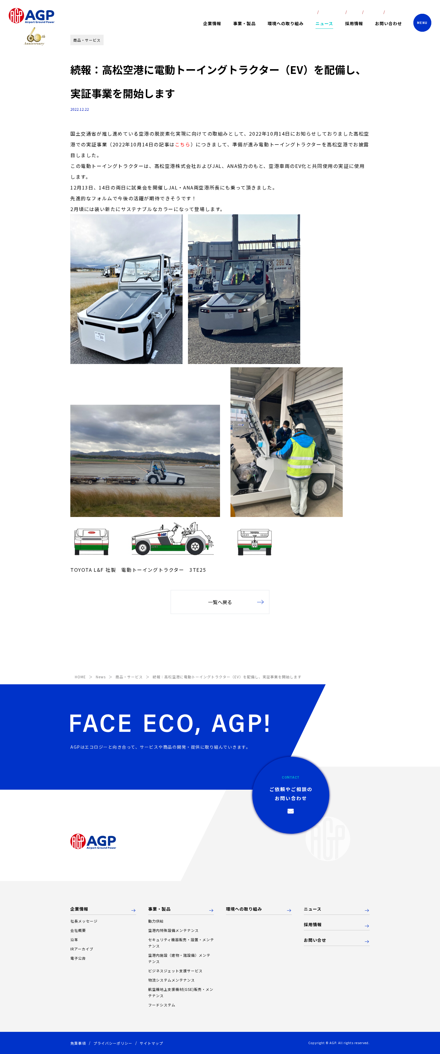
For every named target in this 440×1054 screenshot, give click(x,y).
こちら (183, 144)
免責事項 (78, 1043)
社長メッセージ (84, 920)
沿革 (74, 939)
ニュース (324, 23)
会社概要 (78, 930)
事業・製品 (159, 909)
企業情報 (79, 909)
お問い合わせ (388, 23)
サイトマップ (151, 1043)
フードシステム (161, 1004)
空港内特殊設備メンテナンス (173, 930)
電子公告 (78, 958)
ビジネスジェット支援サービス (175, 970)
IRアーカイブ (81, 948)
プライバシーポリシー (112, 1043)
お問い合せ (315, 940)
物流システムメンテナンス (171, 979)
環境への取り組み (286, 23)
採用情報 (354, 23)
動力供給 (156, 920)
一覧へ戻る (220, 602)
